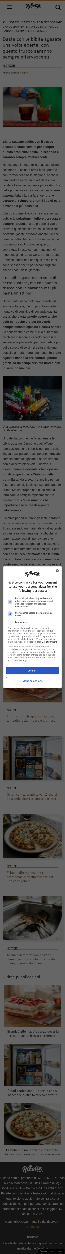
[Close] (57, 570)
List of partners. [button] (49, 641)
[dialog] (32, 627)
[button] (33, 622)
